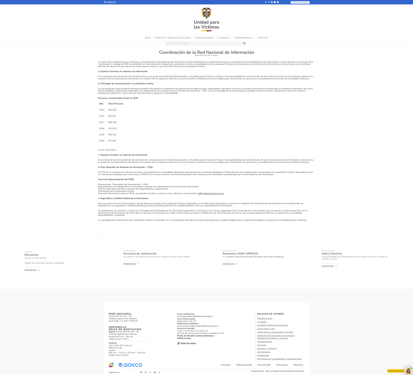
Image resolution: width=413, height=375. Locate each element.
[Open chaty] (408, 371)
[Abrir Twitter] (146, 372)
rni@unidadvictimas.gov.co (210, 193)
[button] (110, 2)
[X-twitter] (269, 2)
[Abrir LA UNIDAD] (230, 38)
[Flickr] (278, 2)
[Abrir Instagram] (159, 372)
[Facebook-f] (266, 2)
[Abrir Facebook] (150, 372)
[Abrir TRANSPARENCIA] (253, 38)
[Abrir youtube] (141, 372)
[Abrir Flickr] (155, 372)
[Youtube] (272, 2)
